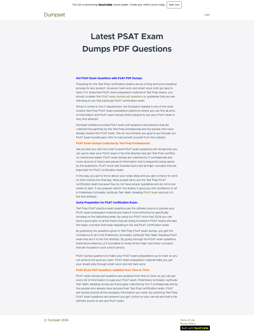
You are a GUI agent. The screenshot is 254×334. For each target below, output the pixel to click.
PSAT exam (150, 192)
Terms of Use (187, 320)
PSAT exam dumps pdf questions (122, 96)
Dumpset (54, 14)
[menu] (205, 15)
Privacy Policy (187, 324)
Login (207, 15)
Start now (174, 5)
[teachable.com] (105, 5)
